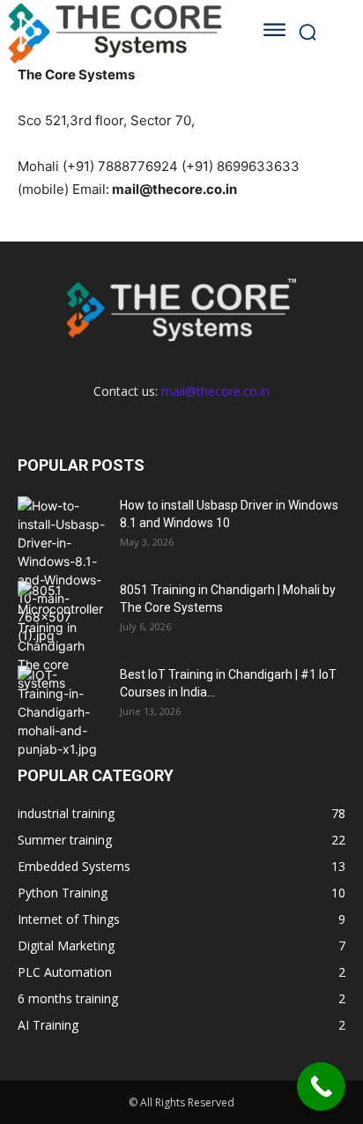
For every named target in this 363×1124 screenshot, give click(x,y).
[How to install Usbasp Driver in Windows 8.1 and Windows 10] (62, 570)
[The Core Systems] (118, 31)
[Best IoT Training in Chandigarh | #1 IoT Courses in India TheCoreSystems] (62, 712)
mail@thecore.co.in (215, 391)
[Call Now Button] (321, 1086)
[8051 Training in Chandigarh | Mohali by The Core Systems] (62, 636)
